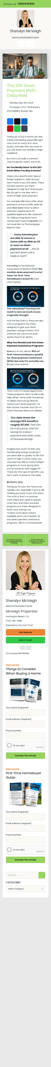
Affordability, (13, 111)
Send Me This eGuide (25, 755)
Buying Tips (27, 111)
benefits (33, 221)
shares (38, 410)
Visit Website (25, 632)
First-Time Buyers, (30, 107)
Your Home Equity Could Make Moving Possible (14, 541)
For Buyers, (15, 107)
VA (41, 204)
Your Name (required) (17, 707)
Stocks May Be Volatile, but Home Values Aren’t (37, 541)
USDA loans (17, 207)
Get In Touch (25, 640)
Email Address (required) (18, 719)
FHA (23, 201)
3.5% (30, 204)
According (12, 265)
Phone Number (13, 730)
